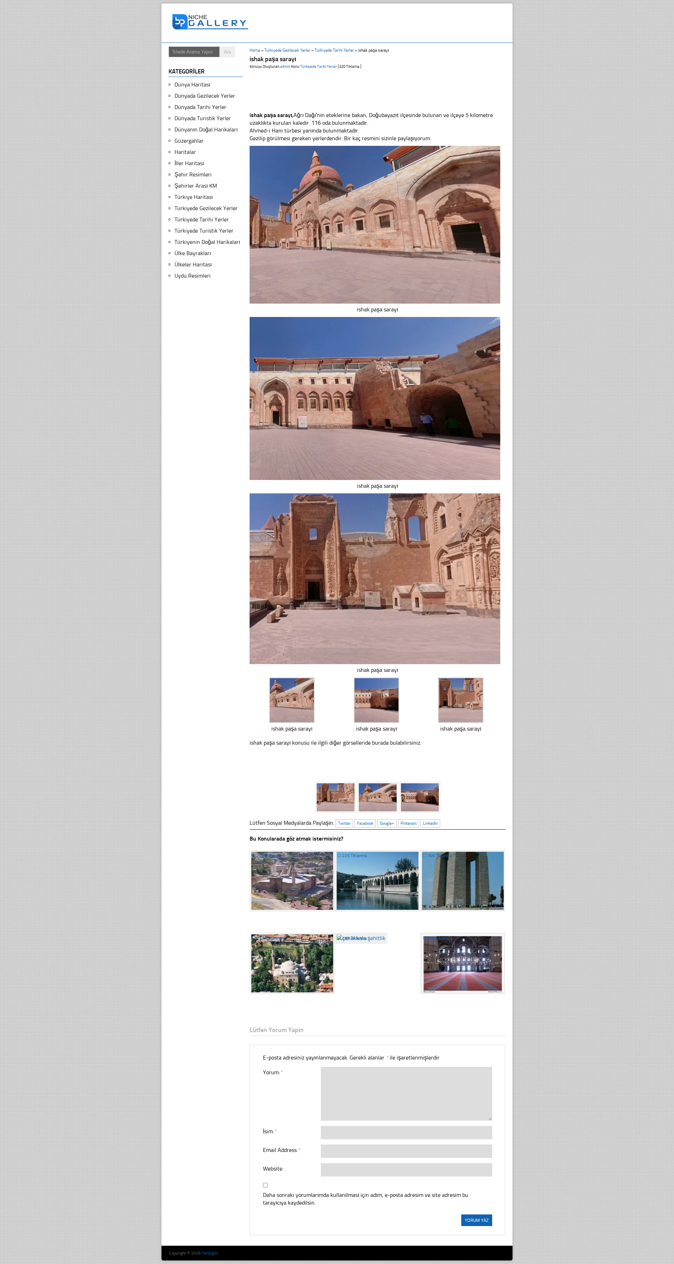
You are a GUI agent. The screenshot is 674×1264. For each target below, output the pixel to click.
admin (285, 66)
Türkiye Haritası (193, 197)
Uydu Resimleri (192, 275)
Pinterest (409, 823)
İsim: (269, 1131)
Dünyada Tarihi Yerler (200, 107)
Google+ (387, 823)
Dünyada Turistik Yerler (202, 118)
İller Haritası (189, 163)
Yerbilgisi (210, 1253)
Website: (273, 1168)
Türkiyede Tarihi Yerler (334, 50)
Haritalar (185, 152)
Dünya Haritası (192, 84)
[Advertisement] (380, 23)
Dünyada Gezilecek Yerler (204, 95)
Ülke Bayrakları (192, 253)
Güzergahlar (189, 140)
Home (255, 50)
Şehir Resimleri (193, 174)
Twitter (344, 823)
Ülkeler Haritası (193, 264)
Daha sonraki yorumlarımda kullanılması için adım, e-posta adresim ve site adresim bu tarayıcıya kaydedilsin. (365, 1199)
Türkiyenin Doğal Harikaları (207, 242)
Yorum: (272, 1072)
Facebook (365, 823)
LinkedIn (430, 823)
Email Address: (281, 1150)
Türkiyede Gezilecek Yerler (287, 50)
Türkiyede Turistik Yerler (203, 230)
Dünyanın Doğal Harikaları (206, 129)
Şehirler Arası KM (195, 185)
